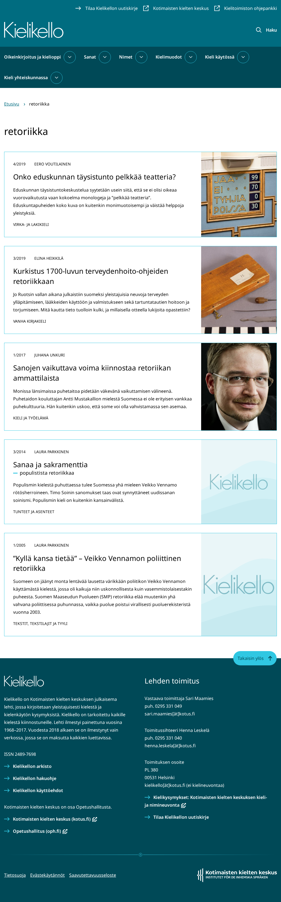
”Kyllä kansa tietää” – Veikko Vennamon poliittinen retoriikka (97, 563)
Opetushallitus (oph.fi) (40, 831)
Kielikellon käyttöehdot (38, 790)
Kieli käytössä (219, 57)
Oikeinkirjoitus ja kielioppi (32, 57)
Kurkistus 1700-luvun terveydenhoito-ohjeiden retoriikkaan (90, 276)
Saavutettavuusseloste (92, 875)
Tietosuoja (15, 875)
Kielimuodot (169, 57)
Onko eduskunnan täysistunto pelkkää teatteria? (94, 177)
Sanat (90, 57)
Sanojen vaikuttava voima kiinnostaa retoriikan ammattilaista (92, 373)
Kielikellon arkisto (32, 766)
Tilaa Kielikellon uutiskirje (181, 817)
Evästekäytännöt (47, 875)
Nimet (126, 57)
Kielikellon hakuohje (34, 778)
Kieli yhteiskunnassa (26, 77)
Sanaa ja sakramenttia (50, 464)
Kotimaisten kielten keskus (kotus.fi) (55, 819)
